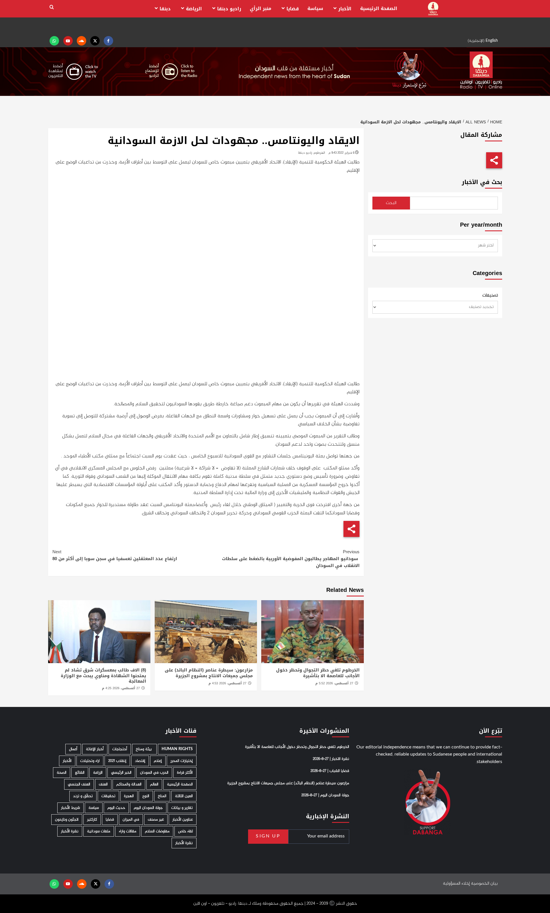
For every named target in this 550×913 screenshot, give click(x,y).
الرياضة (194, 8)
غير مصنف (156, 819)
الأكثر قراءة (185, 772)
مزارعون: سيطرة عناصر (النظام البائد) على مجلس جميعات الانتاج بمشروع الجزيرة (209, 673)
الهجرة (129, 796)
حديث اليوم (116, 808)
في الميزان (131, 819)
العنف (103, 784)
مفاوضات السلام (157, 831)
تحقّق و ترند (83, 796)
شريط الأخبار (70, 808)
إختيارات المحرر (181, 761)
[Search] (51, 7)
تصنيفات (490, 295)
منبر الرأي (260, 8)
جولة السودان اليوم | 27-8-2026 (325, 795)
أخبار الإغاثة (95, 749)
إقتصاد (140, 761)
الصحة (61, 772)
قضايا (292, 8)
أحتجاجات (119, 749)
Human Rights (177, 749)
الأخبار (344, 8)
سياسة (315, 8)
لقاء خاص (185, 831)
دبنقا (165, 8)
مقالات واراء (127, 831)
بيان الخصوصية (484, 884)
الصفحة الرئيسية (378, 8)
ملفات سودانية (98, 831)
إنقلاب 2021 (117, 761)
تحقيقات (108, 796)
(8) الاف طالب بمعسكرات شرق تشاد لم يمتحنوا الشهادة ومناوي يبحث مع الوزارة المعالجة (103, 675)
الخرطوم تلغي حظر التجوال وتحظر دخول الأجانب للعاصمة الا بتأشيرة (318, 673)
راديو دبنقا (229, 8)
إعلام (158, 761)
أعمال (73, 749)
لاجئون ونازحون (66, 819)
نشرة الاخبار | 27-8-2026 (331, 759)
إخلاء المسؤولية (456, 884)
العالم (154, 784)
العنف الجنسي (79, 784)
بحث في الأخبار (482, 182)
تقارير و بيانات (182, 808)
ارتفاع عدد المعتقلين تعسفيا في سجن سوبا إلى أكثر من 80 (114, 555)
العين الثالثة (184, 796)
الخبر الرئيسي (121, 772)
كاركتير (92, 819)
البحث (391, 203)
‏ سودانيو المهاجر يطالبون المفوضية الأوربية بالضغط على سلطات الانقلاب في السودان (291, 558)
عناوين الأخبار (182, 819)
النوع (145, 796)
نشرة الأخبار (69, 831)
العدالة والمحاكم (129, 784)
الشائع (80, 772)
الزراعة (98, 772)
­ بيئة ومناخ (144, 749)
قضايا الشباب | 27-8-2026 (330, 771)
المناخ (162, 796)
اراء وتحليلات (90, 761)
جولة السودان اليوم (148, 808)
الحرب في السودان (154, 772)
